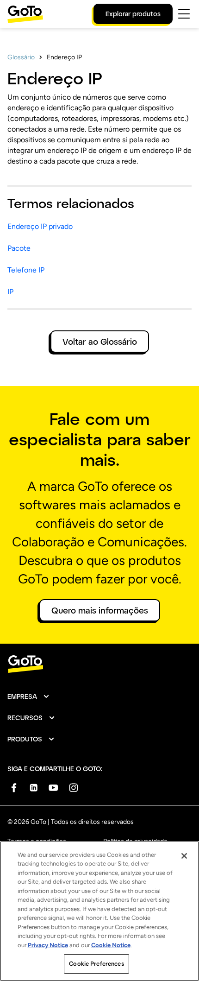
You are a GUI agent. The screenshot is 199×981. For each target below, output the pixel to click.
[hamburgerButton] (184, 14)
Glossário (21, 57)
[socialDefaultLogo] (13, 787)
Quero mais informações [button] (99, 610)
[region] (99, 911)
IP (10, 291)
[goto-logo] (99, 664)
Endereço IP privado (40, 226)
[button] (28, 696)
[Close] (184, 856)
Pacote (19, 248)
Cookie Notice (111, 945)
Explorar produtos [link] (133, 14)
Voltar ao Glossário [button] (99, 341)
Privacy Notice (48, 945)
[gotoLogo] (25, 14)
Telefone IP (25, 270)
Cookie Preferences (96, 963)
